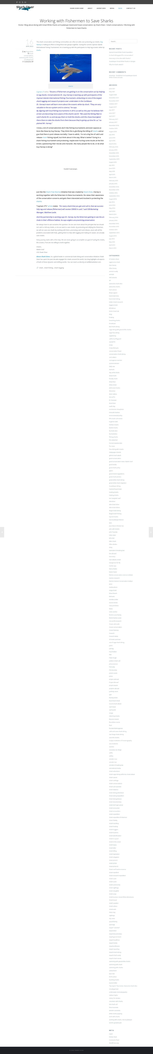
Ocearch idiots (113, 636)
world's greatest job (115, 1023)
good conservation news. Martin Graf (121, 461)
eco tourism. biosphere (116, 409)
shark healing (113, 826)
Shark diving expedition (116, 796)
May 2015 (112, 171)
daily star (112, 366)
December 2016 (114, 125)
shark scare (113, 882)
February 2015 (113, 181)
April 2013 (112, 245)
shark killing (113, 851)
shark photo (113, 863)
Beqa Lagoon (113, 293)
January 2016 (113, 150)
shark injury (113, 845)
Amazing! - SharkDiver (116, 75)
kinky (110, 547)
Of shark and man (115, 639)
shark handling (114, 823)
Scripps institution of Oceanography (120, 740)
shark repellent (114, 872)
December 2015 (114, 153)
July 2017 (111, 110)
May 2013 (112, 242)
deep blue (112, 382)
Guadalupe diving (114, 486)
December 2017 (114, 98)
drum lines (112, 403)
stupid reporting (114, 949)
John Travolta (113, 532)
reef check (112, 707)
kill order (112, 538)
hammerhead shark (115, 489)
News (111, 609)
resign (111, 713)
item (110, 523)
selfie (111, 753)
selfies (111, 756)
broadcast (112, 323)
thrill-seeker (113, 977)
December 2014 (114, 187)
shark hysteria (113, 832)
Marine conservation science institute (121, 575)
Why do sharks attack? (116, 64)
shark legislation (114, 854)
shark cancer (113, 777)
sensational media (115, 768)
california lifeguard (115, 339)
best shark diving (114, 299)
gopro (111, 471)
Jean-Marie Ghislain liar (116, 526)
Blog (120, 8)
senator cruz (113, 759)
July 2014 (111, 202)
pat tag (111, 648)
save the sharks (114, 737)
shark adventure (114, 771)
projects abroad (114, 688)
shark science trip (114, 885)
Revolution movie (114, 722)
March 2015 (112, 177)
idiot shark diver (114, 504)
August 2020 (113, 95)
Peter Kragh (113, 658)
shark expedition (114, 814)
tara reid (111, 974)
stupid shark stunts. (115, 958)
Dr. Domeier (113, 400)
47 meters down (114, 259)
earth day (112, 406)
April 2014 (112, 211)
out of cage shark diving (116, 642)
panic (111, 645)
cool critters (112, 357)
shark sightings (114, 888)
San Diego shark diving (116, 734)
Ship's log (112, 912)
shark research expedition (117, 875)
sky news (112, 918)
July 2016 (111, 134)
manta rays (112, 566)
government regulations (116, 474)
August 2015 (113, 162)
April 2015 (112, 174)
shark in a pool (113, 839)
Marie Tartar (113, 572)
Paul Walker (113, 652)
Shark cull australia (115, 787)
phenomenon (113, 664)
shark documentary (115, 802)
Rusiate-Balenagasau (116, 728)
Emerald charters (114, 412)
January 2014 (113, 220)
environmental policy (115, 415)
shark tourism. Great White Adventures (121, 897)
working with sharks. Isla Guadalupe (120, 1020)
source (70, 86)
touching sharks (114, 980)
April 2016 (112, 141)
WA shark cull (113, 1004)
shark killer (112, 848)
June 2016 (112, 138)
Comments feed (114, 1040)
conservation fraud (115, 351)
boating (111, 317)
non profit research (115, 621)
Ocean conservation (115, 627)
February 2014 (113, 217)
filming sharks (113, 437)
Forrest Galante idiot (115, 443)
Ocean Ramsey (114, 630)
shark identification (115, 836)
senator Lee (113, 762)
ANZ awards (113, 277)
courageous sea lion (115, 360)
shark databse (113, 790)
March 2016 (112, 144)
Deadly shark (113, 379)
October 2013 (113, 230)
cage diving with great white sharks (120, 330)
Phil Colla (112, 667)
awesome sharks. (114, 287)
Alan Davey (112, 265)
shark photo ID (113, 866)
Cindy (111, 345)
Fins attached (113, 440)
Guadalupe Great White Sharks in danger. (122, 61)
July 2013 (111, 239)
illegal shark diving (115, 511)
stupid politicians (114, 946)
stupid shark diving (115, 952)
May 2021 (112, 92)
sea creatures (113, 744)
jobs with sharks (114, 529)
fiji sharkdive (113, 434)
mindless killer (113, 599)
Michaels (112, 596)
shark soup (112, 894)
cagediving (112, 336)
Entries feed (113, 1037)
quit (110, 695)
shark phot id (113, 860)
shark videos (113, 906)
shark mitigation (114, 857)
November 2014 (114, 190)
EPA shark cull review (115, 418)
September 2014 (114, 196)
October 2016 (113, 128)
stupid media (113, 943)
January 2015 (113, 184)
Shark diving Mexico (115, 799)
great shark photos (115, 477)
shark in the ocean (115, 842)
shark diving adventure (116, 793)
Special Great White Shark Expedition (121, 52)
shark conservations (115, 25)
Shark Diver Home (77, 8)
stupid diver (113, 931)
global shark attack (115, 455)
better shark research (116, 302)
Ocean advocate (114, 624)
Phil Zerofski (113, 670)
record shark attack (115, 704)
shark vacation (113, 903)
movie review (113, 603)
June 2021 (112, 89)
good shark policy (114, 468)
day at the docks (114, 372)
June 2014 (112, 205)
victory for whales (114, 998)
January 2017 (113, 122)
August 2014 (113, 199)
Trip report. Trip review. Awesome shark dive (123, 986)
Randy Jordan (113, 698)
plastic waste (113, 673)
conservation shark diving (117, 354)
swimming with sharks (26, 58)
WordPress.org (114, 1043)
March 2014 (112, 214)
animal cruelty (113, 271)
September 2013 (114, 233)
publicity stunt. (113, 691)
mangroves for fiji (114, 563)
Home (20, 25)
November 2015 (114, 156)
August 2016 (113, 131)
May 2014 (112, 208)
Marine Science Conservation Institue (121, 581)
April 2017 (112, 116)
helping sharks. (114, 495)
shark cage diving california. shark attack (122, 774)
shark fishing (48, 268)
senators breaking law (116, 765)
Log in (111, 1034)
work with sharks (114, 1017)
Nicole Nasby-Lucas (115, 618)
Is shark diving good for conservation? (121, 55)
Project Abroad (113, 682)
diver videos (113, 394)
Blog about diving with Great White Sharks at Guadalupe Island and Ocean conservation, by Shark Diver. (64, 25)
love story (112, 556)
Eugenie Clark (113, 422)
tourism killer (113, 983)
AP (110, 280)
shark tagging (59, 268)
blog (110, 314)
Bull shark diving (114, 326)
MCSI (110, 584)
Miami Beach (113, 593)
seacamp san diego (115, 750)
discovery (112, 391)
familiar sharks (114, 425)
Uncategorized (28, 60)
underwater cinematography (118, 992)
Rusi (110, 725)
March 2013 (112, 248)
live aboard (112, 553)
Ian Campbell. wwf (115, 498)
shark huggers (113, 829)
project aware (113, 685)
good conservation (115, 458)
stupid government (115, 937)
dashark (111, 369)
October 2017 (113, 104)
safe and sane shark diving (117, 731)
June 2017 (112, 113)
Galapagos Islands (115, 452)
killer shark (112, 541)
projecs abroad (114, 679)
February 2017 (113, 119)
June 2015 (112, 168)
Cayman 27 (40, 92)
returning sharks (114, 716)
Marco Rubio (113, 569)
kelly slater (112, 535)
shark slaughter (114, 891)
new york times (114, 606)
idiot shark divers (114, 507)
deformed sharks (114, 388)
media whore (113, 587)
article (50, 206)
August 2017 (113, 107)
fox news (112, 446)
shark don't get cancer (116, 805)
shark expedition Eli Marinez (118, 817)
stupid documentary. (115, 934)
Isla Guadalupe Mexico (116, 520)
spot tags (112, 924)
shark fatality (113, 820)
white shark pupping (115, 1013)
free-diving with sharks (116, 449)
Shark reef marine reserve (117, 869)
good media (113, 464)
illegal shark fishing (115, 514)
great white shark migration (117, 483)
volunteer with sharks (116, 1001)
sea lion (111, 747)
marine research (114, 578)
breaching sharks (114, 320)
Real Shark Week (114, 701)
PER (110, 655)
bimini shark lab (114, 311)
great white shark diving (116, 480)
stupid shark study (115, 955)
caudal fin (112, 342)
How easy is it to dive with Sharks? (120, 58)
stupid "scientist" (114, 928)
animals (111, 274)
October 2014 (113, 193)
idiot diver (112, 501)
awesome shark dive (115, 284)
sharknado (112, 909)
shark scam (112, 879)
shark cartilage (113, 780)
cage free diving (114, 333)
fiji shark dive (113, 431)
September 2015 (114, 159)
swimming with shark (115, 964)
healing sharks (113, 492)
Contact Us (130, 8)
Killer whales (113, 544)
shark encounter (114, 808)
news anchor (113, 612)
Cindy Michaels (114, 348)
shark (45, 137)
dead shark (112, 376)
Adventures (101, 8)
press (111, 676)
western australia (114, 1010)
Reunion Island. (114, 719)
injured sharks (113, 517)
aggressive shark (114, 262)
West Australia (113, 1007)
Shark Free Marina (53, 192)
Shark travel (113, 900)
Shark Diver (88, 192)
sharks (38, 50)
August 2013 (113, 236)
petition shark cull (114, 661)
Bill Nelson (112, 308)
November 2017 (114, 101)
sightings (112, 915)
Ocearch (111, 633)
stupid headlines (114, 940)
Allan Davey (113, 268)
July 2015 (111, 165)
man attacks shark (115, 560)
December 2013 (114, 223)
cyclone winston (114, 363)
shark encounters (114, 811)
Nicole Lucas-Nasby (115, 615)
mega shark (113, 590)
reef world (112, 710)
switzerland (112, 971)
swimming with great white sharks (119, 961)
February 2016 (113, 147)
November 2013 (114, 226)
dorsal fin (112, 397)
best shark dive (114, 296)
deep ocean (113, 385)
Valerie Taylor (113, 995)
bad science (113, 290)
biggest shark (113, 305)
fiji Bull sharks (113, 428)
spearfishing (113, 921)
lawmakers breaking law (116, 550)
